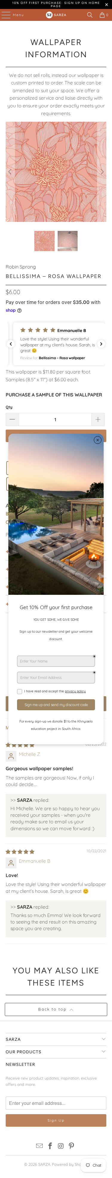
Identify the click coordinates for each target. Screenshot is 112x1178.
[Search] (90, 15)
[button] (56, 343)
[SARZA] (56, 15)
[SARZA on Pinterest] (71, 1146)
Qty (9, 406)
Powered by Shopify (70, 1164)
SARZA (44, 1164)
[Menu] (3, 15)
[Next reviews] (101, 344)
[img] (20, 745)
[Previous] (10, 172)
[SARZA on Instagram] (61, 1146)
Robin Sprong (21, 267)
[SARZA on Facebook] (50, 1146)
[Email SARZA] (39, 1146)
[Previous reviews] (11, 344)
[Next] (102, 172)
